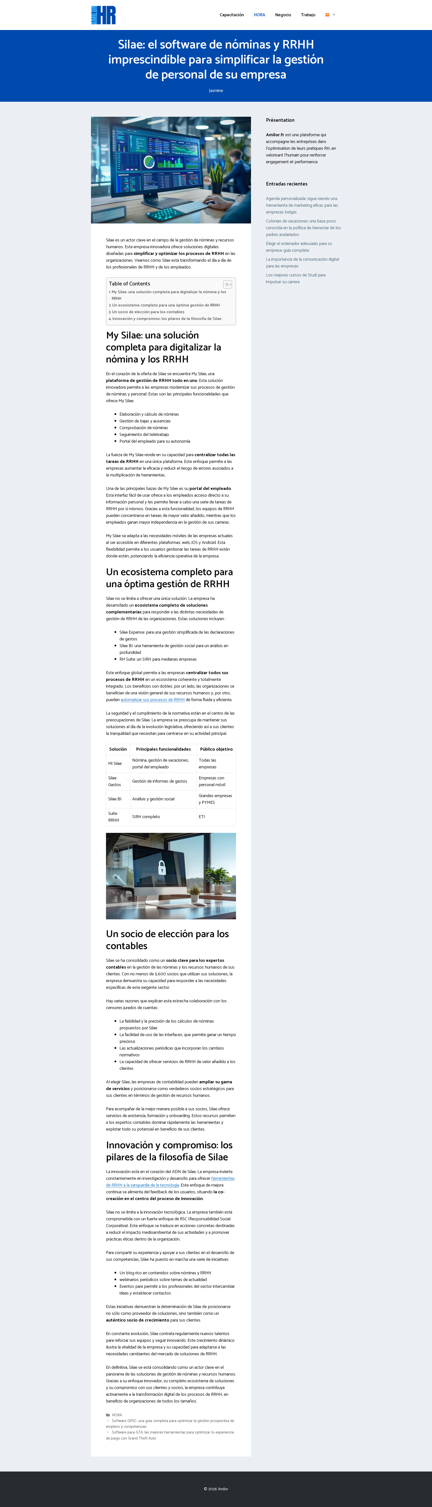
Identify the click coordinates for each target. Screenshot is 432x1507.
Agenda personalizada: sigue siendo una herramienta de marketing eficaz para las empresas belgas (302, 205)
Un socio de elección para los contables (148, 312)
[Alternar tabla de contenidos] (225, 284)
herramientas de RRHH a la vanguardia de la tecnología (170, 1182)
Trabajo (308, 14)
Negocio (283, 14)
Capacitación (232, 14)
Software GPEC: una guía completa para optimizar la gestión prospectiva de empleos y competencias (170, 1424)
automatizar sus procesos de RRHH (153, 700)
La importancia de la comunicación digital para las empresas (302, 263)
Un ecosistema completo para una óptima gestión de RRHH (166, 305)
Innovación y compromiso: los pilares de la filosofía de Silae (167, 319)
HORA (259, 14)
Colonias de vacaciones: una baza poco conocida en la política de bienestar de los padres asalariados (303, 227)
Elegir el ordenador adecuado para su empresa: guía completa (299, 247)
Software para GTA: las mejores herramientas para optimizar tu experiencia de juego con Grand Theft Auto (170, 1436)
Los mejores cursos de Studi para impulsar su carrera (296, 278)
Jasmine (216, 90)
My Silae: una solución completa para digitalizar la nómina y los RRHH (169, 295)
